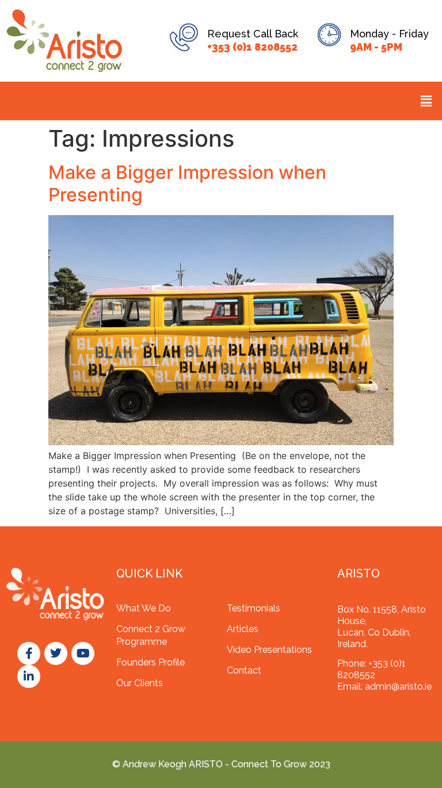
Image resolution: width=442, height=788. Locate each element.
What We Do (143, 608)
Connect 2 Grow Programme (150, 635)
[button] (426, 101)
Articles (242, 628)
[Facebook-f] (28, 653)
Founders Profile (150, 662)
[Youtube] (82, 653)
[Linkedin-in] (28, 676)
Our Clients (139, 683)
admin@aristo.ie (398, 686)
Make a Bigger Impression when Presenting (187, 183)
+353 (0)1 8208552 (252, 47)
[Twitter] (55, 653)
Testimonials (253, 608)
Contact (244, 670)
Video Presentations (269, 649)
